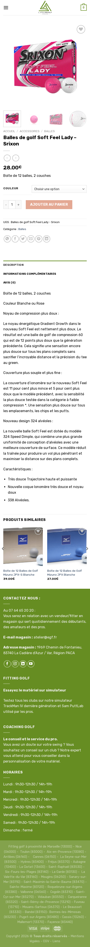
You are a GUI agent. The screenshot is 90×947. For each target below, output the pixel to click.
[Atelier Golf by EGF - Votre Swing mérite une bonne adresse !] (45, 7)
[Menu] (6, 7)
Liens (56, 941)
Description (13, 264)
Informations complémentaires (29, 273)
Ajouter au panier (49, 204)
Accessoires (30, 131)
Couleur (10, 188)
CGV (46, 941)
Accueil (9, 131)
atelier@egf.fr (45, 637)
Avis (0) (9, 282)
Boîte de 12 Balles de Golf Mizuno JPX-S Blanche (20, 572)
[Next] (79, 65)
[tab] (45, 265)
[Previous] (10, 65)
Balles (49, 131)
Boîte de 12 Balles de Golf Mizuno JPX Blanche (64, 572)
